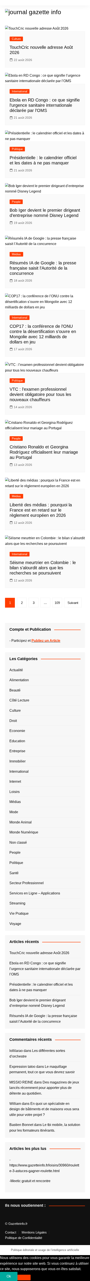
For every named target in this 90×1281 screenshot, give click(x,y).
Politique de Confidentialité (23, 1238)
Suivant (73, 603)
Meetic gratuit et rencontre (30, 1181)
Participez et (35, 640)
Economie (17, 731)
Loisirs (14, 792)
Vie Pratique (19, 913)
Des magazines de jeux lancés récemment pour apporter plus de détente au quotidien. (44, 1087)
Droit (13, 721)
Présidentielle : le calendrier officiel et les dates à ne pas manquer (41, 987)
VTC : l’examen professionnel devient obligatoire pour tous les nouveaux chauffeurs (40, 394)
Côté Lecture (19, 700)
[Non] (24, 1277)
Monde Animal (20, 822)
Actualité (16, 670)
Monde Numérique (23, 832)
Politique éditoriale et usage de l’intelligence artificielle (45, 1250)
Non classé (18, 842)
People (16, 201)
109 (57, 603)
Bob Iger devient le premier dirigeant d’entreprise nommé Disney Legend (37, 1003)
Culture (16, 39)
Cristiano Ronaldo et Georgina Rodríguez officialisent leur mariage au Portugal (44, 452)
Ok (9, 1276)
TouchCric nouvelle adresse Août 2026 (39, 953)
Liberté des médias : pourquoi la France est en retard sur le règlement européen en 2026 (41, 510)
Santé (14, 873)
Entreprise (17, 751)
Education (17, 741)
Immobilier (17, 761)
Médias (16, 254)
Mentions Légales (34, 1232)
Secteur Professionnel (26, 883)
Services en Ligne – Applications (34, 893)
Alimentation (19, 680)
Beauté (15, 690)
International (19, 91)
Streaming (17, 903)
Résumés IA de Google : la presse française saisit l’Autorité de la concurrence (43, 268)
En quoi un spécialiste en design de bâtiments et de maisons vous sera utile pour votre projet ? (44, 1109)
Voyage (15, 924)
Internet (15, 781)
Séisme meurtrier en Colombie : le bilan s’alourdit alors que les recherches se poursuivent (43, 567)
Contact (10, 1232)
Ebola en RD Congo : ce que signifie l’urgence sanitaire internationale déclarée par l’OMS (45, 105)
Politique (17, 149)
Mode (13, 812)
